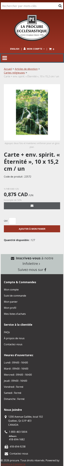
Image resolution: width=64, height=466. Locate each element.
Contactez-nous (13, 344)
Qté (6, 220)
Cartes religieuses (14, 72)
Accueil (8, 69)
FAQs (7, 332)
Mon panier (11, 301)
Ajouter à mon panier (32, 228)
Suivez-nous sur (31, 269)
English (14, 48)
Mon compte (34, 48)
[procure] (32, 28)
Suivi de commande (15, 295)
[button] (51, 49)
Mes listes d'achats (15, 314)
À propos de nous (14, 338)
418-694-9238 (17, 446)
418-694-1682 (17, 439)
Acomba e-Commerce (13, 464)
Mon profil (10, 307)
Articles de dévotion (26, 69)
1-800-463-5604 (18, 431)
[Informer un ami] (32, 205)
